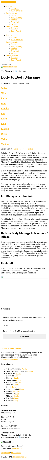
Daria (13, 387)
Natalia (18, 373)
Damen (9, 6)
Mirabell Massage (20, 457)
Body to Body (16, 17)
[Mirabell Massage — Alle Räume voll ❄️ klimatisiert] (9, 67)
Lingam (14, 20)
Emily (15, 400)
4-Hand (14, 24)
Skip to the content (8, 2)
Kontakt (14, 29)
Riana (18, 380)
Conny (16, 398)
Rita (19, 382)
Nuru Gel (15, 22)
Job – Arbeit (16, 31)
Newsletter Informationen (11, 348)
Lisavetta (16, 391)
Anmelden (24, 337)
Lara (17, 394)
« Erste (15, 149)
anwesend (15, 8)
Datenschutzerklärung (9, 359)
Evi (16, 376)
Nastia (21, 389)
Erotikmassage (12, 13)
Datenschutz (16, 453)
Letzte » (31, 149)
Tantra (13, 15)
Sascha (16, 396)
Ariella (24, 369)
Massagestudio (12, 26)
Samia (16, 378)
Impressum (5, 453)
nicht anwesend (17, 11)
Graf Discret (17, 448)
